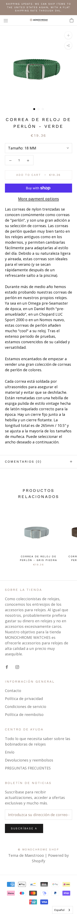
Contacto (13, 690)
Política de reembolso (24, 714)
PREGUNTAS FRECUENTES (28, 768)
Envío (9, 752)
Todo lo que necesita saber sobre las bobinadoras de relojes (37, 741)
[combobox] (62, 910)
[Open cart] (71, 20)
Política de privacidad (24, 698)
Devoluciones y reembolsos (29, 760)
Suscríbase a (24, 828)
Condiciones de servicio (25, 706)
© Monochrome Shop (38, 849)
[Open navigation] (6, 20)
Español (59, 910)
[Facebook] (7, 667)
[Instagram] (17, 667)
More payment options (38, 198)
